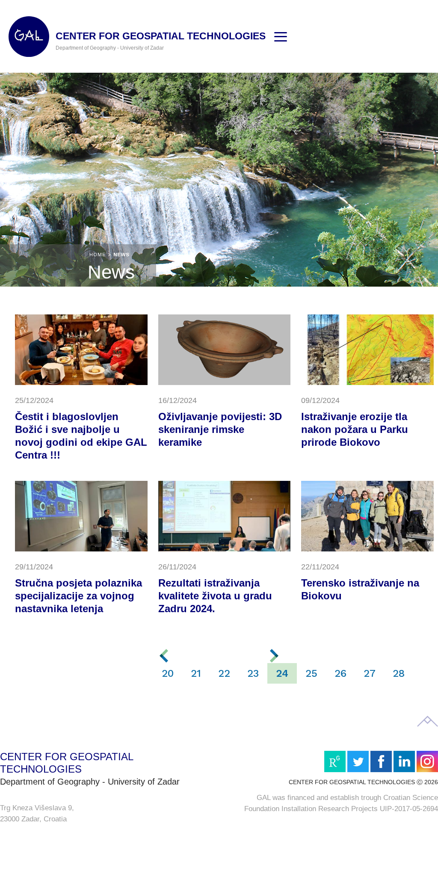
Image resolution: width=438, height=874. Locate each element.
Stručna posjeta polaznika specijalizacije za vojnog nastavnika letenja (78, 595)
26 (340, 673)
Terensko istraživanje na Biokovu (360, 589)
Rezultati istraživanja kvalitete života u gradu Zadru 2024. (215, 595)
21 (196, 673)
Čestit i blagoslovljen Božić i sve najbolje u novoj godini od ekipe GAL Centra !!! (81, 436)
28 (399, 673)
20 (168, 673)
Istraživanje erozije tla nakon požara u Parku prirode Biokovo (354, 429)
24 (282, 673)
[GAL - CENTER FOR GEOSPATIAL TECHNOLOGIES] (29, 36)
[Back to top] (427, 721)
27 (370, 673)
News (121, 255)
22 (224, 673)
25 (311, 673)
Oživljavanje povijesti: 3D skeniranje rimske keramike (220, 429)
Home (97, 255)
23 (253, 673)
